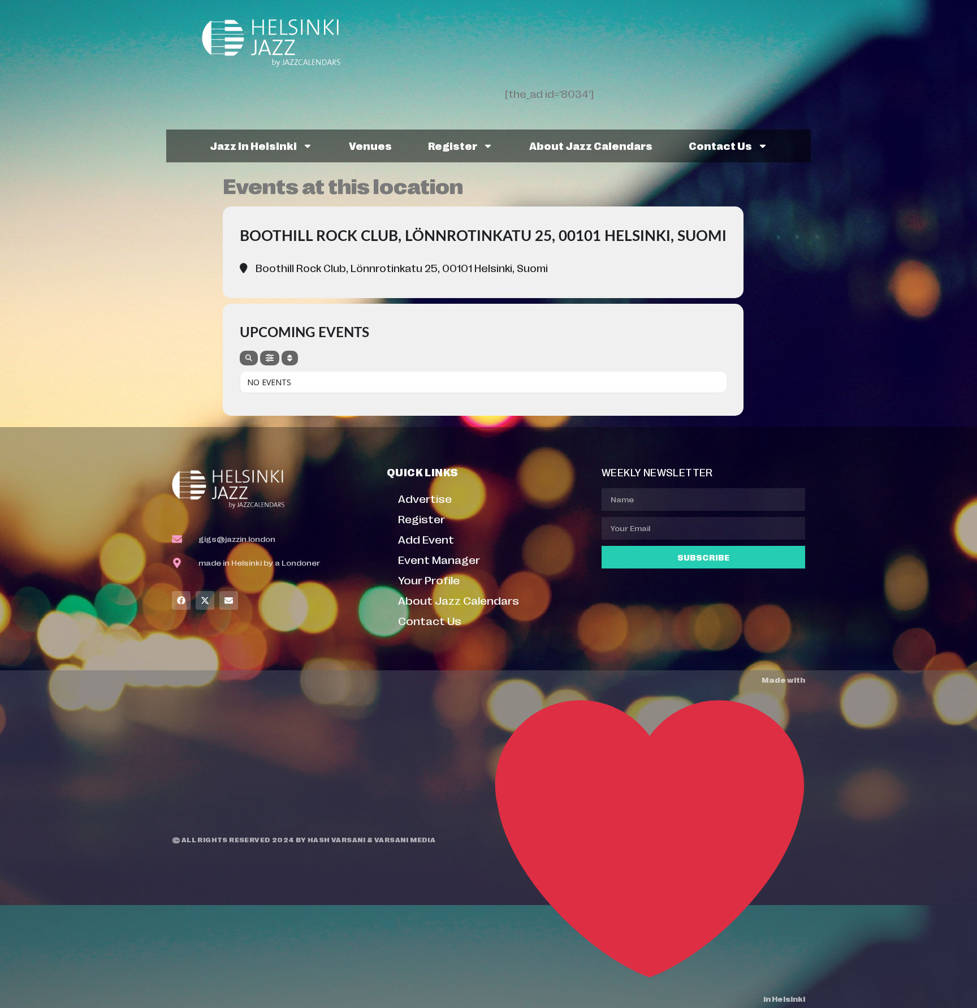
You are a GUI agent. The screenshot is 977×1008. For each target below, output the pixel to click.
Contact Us (720, 145)
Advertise (425, 498)
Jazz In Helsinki (253, 145)
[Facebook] (181, 600)
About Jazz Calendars (590, 145)
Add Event (426, 538)
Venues (370, 145)
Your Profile (429, 579)
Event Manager (439, 559)
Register (452, 145)
